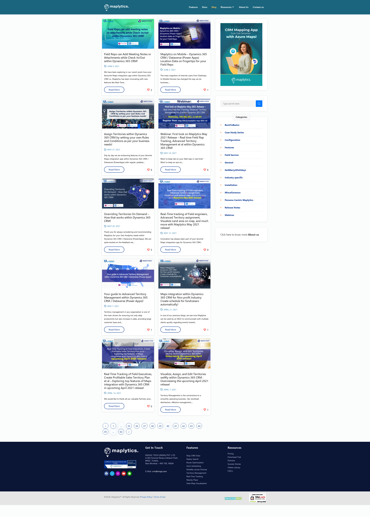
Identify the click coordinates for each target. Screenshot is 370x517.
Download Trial (234, 457)
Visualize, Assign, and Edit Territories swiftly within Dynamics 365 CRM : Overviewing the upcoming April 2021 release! (184, 379)
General (229, 162)
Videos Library (234, 467)
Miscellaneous (232, 192)
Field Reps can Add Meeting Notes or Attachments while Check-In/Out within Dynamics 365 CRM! (127, 57)
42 (183, 425)
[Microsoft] (129, 473)
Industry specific (234, 177)
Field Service (232, 155)
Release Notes (232, 207)
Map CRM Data (193, 455)
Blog (214, 7)
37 (144, 425)
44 (199, 425)
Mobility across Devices (196, 469)
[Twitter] (112, 473)
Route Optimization (195, 462)
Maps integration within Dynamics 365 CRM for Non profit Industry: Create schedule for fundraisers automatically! (181, 299)
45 (105, 431)
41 (175, 425)
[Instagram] (118, 473)
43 (191, 425)
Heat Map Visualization (196, 483)
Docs (204, 7)
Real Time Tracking (194, 476)
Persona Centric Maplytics (239, 200)
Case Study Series (234, 132)
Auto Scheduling (193, 466)
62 (121, 431)
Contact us (258, 7)
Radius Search (192, 459)
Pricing (231, 453)
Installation (231, 185)
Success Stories (234, 464)
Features (193, 7)
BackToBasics (232, 124)
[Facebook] (106, 473)
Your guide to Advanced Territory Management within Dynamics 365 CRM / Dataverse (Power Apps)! (126, 297)
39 (160, 425)
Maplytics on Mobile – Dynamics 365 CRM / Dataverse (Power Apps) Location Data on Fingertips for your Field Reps (183, 59)
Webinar (229, 215)
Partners (231, 460)
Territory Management (196, 473)
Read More (114, 89)
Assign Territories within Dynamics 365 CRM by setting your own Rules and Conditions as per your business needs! (126, 139)
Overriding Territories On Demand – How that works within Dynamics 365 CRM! (127, 217)
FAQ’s (230, 470)
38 (152, 425)
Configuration (232, 139)
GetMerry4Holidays (235, 170)
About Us (243, 7)
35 (129, 425)
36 (136, 425)
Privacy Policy (146, 496)
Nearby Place (192, 479)
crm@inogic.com (159, 471)
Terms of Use (159, 496)
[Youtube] (123, 473)
